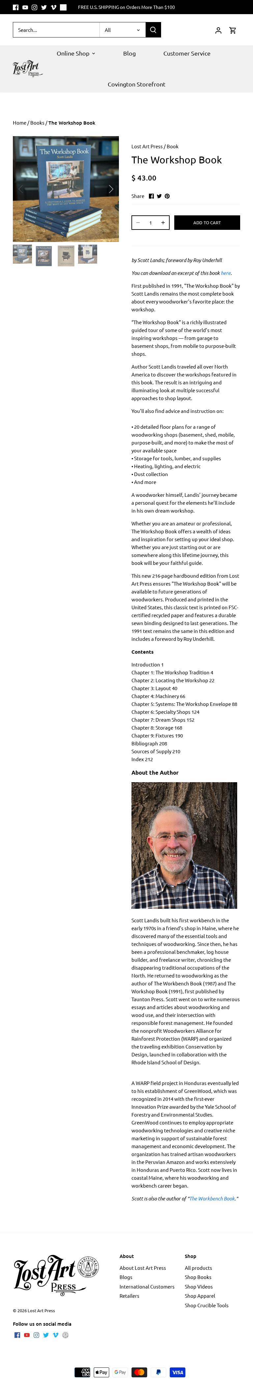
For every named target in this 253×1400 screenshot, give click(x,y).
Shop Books (198, 1277)
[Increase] (163, 222)
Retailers (129, 1295)
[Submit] (153, 29)
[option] (66, 189)
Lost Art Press (147, 146)
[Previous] (29, 189)
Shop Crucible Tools (207, 1305)
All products (198, 1268)
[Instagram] (34, 7)
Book (173, 146)
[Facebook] (15, 7)
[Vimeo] (53, 7)
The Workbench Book (212, 1198)
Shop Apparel (200, 1295)
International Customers (147, 1286)
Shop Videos (199, 1286)
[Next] (102, 189)
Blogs (126, 1277)
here (226, 273)
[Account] (218, 30)
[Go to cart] (233, 30)
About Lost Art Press (143, 1268)
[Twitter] (44, 7)
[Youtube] (25, 7)
